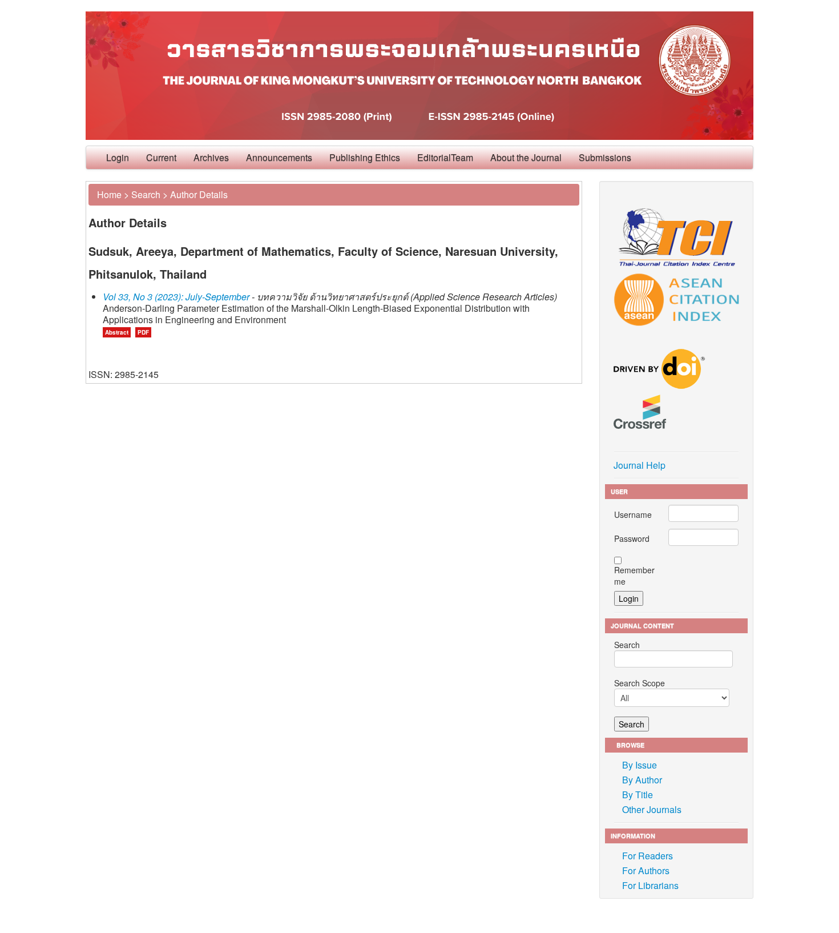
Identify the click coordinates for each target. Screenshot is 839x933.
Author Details (199, 194)
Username (633, 514)
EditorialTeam (445, 157)
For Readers (647, 855)
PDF (143, 332)
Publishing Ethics (364, 157)
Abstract (116, 332)
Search (145, 194)
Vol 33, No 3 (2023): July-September (176, 296)
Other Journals (651, 809)
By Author (642, 779)
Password (632, 538)
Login (117, 157)
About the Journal (526, 157)
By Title (637, 794)
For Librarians (650, 885)
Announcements (279, 157)
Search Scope (639, 683)
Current (161, 157)
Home (109, 194)
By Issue (639, 764)
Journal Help (639, 465)
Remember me (634, 575)
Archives (211, 157)
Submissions (605, 157)
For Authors (645, 870)
